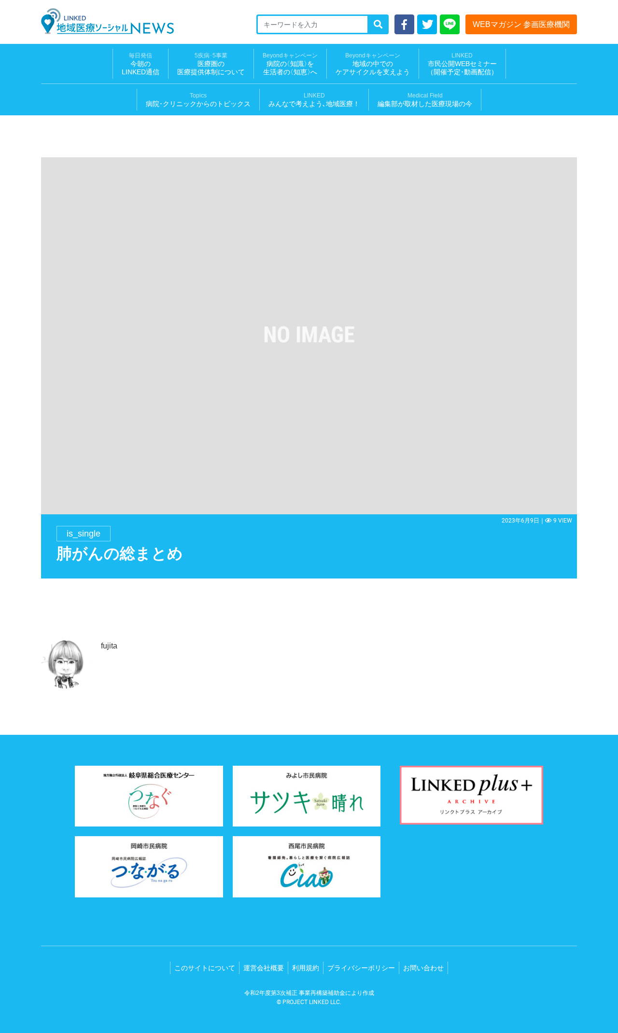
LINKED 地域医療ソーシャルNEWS (107, 21)
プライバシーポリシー (361, 968)
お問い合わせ (423, 968)
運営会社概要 (263, 968)
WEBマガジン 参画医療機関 (521, 24)
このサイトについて (204, 968)
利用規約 (305, 968)
